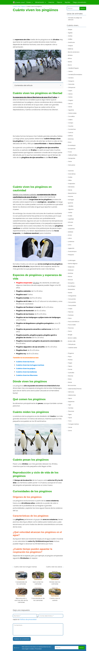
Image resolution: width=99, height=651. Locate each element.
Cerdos (70, 97)
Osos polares (72, 305)
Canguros (71, 81)
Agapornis (71, 248)
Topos (70, 418)
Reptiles (67, 2)
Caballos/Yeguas (73, 68)
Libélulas (70, 232)
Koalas (70, 216)
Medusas (71, 270)
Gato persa (71, 165)
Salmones (71, 392)
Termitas (70, 408)
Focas (70, 152)
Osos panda (72, 299)
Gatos (70, 161)
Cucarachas (72, 129)
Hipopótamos (72, 193)
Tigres (70, 414)
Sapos (70, 398)
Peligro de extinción (79, 2)
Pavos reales (72, 325)
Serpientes (71, 401)
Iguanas (70, 203)
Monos (70, 276)
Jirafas (70, 212)
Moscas (70, 280)
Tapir (69, 405)
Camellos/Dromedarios (75, 74)
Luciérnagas (71, 260)
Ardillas (70, 39)
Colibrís (70, 120)
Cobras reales (72, 113)
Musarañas (71, 289)
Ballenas (70, 49)
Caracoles (71, 84)
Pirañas (70, 360)
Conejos (70, 123)
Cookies (31, 649)
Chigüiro (70, 100)
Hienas (70, 190)
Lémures (70, 222)
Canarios (71, 78)
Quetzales (71, 373)
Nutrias (70, 293)
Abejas (70, 29)
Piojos (70, 356)
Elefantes (71, 139)
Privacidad (38, 649)
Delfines (70, 136)
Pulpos (70, 366)
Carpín (70, 91)
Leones (70, 225)
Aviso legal (25, 649)
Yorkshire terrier (72, 348)
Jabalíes (70, 206)
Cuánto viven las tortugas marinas (25, 567)
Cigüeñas (71, 110)
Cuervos (70, 132)
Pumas (70, 369)
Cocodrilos (71, 116)
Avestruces (71, 42)
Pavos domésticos (73, 321)
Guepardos (71, 183)
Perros (70, 331)
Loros (69, 245)
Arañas (70, 36)
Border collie (71, 341)
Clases (28, 2)
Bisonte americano (73, 52)
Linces (70, 235)
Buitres (70, 62)
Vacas (70, 427)
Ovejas (70, 309)
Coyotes (70, 126)
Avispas (70, 46)
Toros (69, 421)
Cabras (70, 71)
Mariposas (71, 267)
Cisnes (70, 107)
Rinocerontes (72, 385)
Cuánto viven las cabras (54, 567)
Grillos (70, 180)
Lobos (70, 238)
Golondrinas (71, 174)
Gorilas (70, 177)
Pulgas (70, 363)
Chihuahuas (71, 344)
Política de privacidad (28, 619)
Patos (70, 318)
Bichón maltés (72, 338)
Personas (71, 328)
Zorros (70, 430)
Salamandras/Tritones (75, 389)
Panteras (70, 315)
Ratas (70, 379)
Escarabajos (72, 145)
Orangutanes (72, 296)
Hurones (70, 196)
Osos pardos (72, 302)
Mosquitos (71, 283)
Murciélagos (71, 286)
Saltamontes (72, 395)
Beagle (70, 335)
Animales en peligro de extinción (75, 19)
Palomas (70, 312)
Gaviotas (71, 171)
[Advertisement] (38, 27)
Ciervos (70, 103)
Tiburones (71, 411)
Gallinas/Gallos (72, 155)
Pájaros (59, 2)
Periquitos (71, 255)
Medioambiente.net (44, 647)
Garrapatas (71, 158)
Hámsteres (71, 187)
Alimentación (39, 2)
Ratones (70, 376)
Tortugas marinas (73, 424)
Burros (70, 65)
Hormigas (71, 200)
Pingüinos (71, 353)
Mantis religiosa (72, 263)
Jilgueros (70, 209)
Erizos (69, 142)
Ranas (70, 382)
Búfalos (70, 55)
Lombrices (71, 241)
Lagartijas (71, 219)
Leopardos (71, 229)
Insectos (51, 2)
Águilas (70, 33)
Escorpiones (71, 148)
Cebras (70, 94)
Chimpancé (71, 87)
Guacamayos (72, 251)
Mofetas (70, 273)
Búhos (70, 58)
